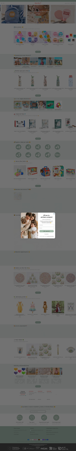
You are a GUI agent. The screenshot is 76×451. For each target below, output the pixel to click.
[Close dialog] (54, 213)
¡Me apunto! (46, 231)
